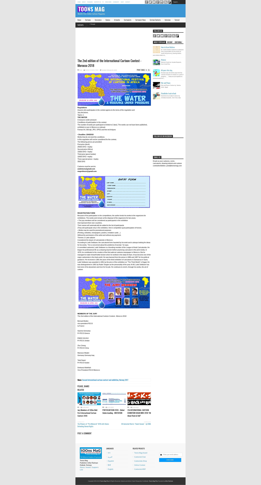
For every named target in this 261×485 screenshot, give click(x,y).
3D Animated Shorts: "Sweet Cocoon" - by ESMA (136, 424)
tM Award (90, 2)
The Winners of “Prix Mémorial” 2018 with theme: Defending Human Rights (93, 425)
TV (103, 2)
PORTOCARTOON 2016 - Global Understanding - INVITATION (113, 411)
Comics (108, 20)
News (80, 25)
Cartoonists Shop (140, 461)
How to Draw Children (168, 47)
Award (88, 467)
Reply (80, 70)
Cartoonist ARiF (140, 469)
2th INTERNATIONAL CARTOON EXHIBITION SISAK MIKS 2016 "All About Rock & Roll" (139, 413)
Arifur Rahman (169, 481)
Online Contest (139, 465)
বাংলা (109, 453)
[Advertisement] (148, 10)
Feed (165, 2)
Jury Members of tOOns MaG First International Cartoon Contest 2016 (87, 413)
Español (111, 461)
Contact (127, 2)
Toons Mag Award (140, 453)
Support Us (97, 2)
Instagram (161, 2)
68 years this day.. (167, 70)
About (84, 2)
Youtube (154, 2)
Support (95, 467)
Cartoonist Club (140, 457)
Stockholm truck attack (168, 93)
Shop (122, 2)
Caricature (98, 20)
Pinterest (157, 2)
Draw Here (108, 2)
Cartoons (88, 20)
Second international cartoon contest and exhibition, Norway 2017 (105, 379)
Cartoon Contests (155, 20)
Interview (167, 20)
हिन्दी (109, 465)
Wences (163, 60)
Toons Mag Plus (104, 481)
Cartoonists (127, 20)
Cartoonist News (140, 20)
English (110, 469)
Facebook (146, 2)
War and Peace (165, 83)
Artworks (117, 20)
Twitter (150, 2)
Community (116, 2)
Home (79, 2)
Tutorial (177, 20)
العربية (110, 457)
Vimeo (169, 2)
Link (81, 470)
